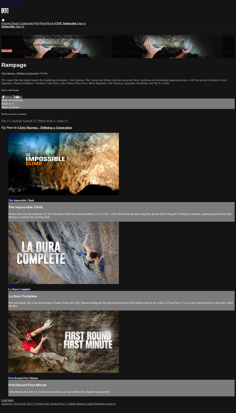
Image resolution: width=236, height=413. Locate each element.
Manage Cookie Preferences (92, 403)
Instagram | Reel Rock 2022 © (18, 403)
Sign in (81, 23)
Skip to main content (12, 2)
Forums (6, 23)
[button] (3, 20)
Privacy (62, 403)
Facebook (7, 96)
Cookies (71, 403)
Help (47, 403)
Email (19, 96)
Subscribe (27, 23)
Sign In (20, 26)
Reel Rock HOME (51, 23)
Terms (54, 403)
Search (16, 23)
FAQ (37, 23)
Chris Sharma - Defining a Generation (20, 73)
